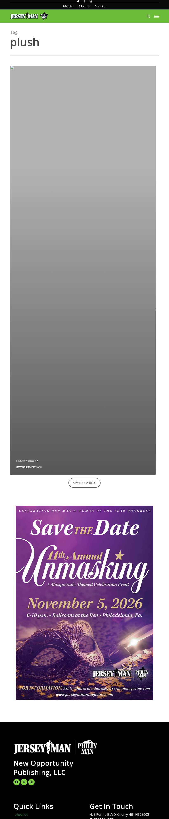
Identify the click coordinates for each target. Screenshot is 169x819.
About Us (21, 815)
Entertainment (27, 461)
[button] (156, 16)
